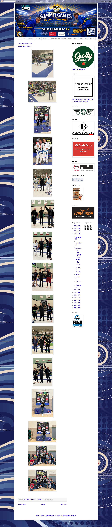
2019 (76, 297)
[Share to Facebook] (50, 499)
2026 (76, 226)
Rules (24, 38)
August (78, 268)
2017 (76, 303)
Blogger (73, 515)
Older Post (63, 504)
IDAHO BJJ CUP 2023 (78, 262)
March (78, 277)
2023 (76, 233)
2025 (76, 228)
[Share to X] (49, 499)
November (78, 243)
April (77, 274)
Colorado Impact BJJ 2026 (87, 38)
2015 (76, 308)
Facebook (45, 38)
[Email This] (45, 499)
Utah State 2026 (72, 38)
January (78, 285)
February (78, 281)
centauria (59, 515)
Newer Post (22, 504)
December (78, 237)
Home (18, 38)
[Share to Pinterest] (52, 499)
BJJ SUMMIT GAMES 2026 (58, 38)
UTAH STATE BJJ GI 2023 (78, 255)
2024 (76, 231)
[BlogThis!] (47, 499)
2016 (76, 305)
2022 (76, 290)
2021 (76, 292)
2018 (76, 300)
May (77, 272)
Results (38, 38)
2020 (76, 295)
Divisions (31, 38)
